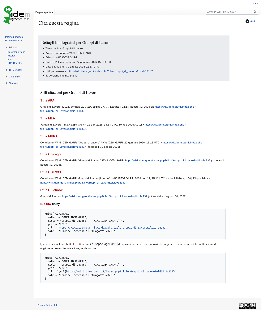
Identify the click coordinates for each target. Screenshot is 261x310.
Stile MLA (47, 118)
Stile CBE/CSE (51, 172)
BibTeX (45, 204)
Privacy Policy (44, 305)
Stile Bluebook (51, 190)
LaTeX (77, 244)
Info (56, 305)
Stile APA (47, 100)
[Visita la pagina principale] (17, 15)
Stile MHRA (49, 136)
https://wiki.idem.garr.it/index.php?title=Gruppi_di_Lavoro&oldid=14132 (110, 71)
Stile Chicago (50, 154)
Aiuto (253, 21)
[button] (14, 47)
